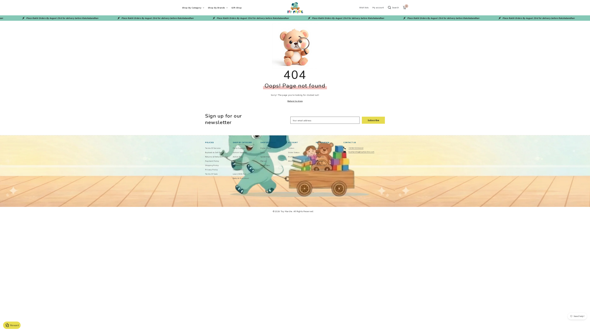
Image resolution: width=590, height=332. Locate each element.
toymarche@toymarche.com (361, 152)
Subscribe (373, 120)
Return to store (295, 101)
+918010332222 (355, 148)
